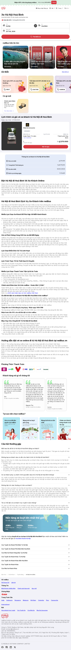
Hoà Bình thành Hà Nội (23, 538)
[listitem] (4, 78)
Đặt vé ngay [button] (45, 146)
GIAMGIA (62, 89)
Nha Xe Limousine (42, 610)
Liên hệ (13, 582)
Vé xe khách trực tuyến (8, 610)
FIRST (8, 89)
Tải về (54, 2)
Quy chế (34, 588)
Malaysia (25, 600)
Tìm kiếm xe (37, 37)
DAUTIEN (35, 89)
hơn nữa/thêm (27, 137)
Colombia (41, 600)
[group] (15, 106)
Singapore (18, 600)
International (5, 604)
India (2, 600)
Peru (47, 600)
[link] (14, 84)
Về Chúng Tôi (5, 582)
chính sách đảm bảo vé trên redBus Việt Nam (22, 293)
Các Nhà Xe (31, 610)
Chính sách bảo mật (24, 588)
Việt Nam (33, 600)
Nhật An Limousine (29, 128)
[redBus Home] (3, 8)
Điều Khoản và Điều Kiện (8, 588)
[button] (18, 30)
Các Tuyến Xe (21, 610)
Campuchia (54, 600)
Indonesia (9, 600)
